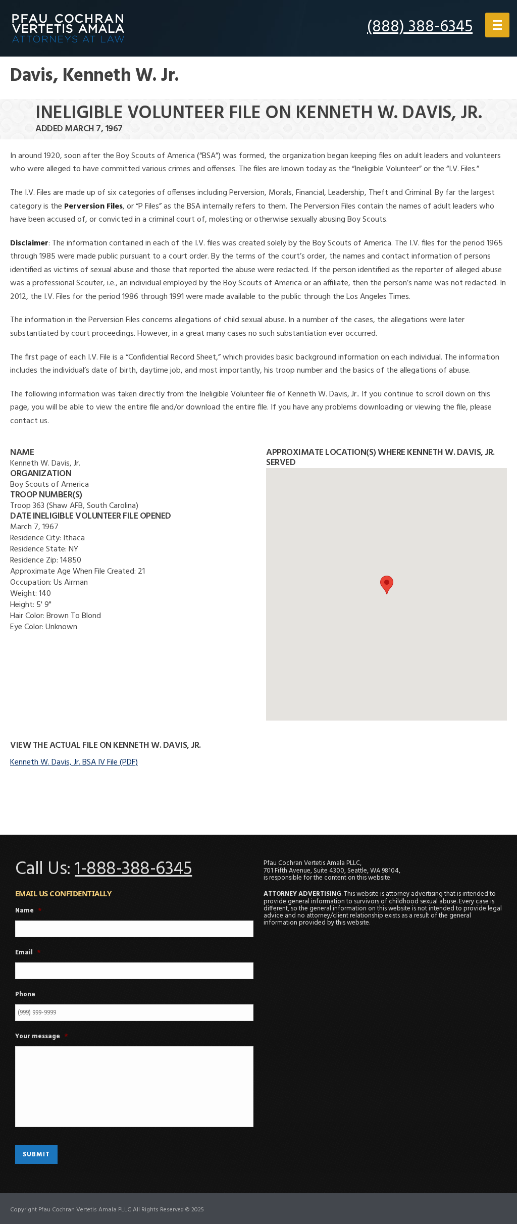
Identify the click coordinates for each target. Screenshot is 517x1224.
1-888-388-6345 (133, 869)
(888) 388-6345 (420, 27)
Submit (36, 1154)
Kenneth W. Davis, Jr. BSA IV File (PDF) (74, 762)
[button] (386, 585)
